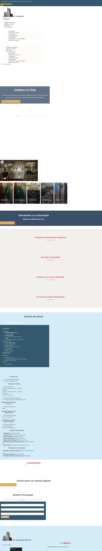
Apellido (3, 507)
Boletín (7, 25)
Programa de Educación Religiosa (50, 237)
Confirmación (13, 35)
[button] (22, 42)
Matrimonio (12, 37)
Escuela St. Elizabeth (50, 257)
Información (51, 279)
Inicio (6, 21)
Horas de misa (9, 24)
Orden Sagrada (14, 40)
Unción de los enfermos (17, 38)
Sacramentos (8, 27)
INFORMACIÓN (51, 240)
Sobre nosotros (9, 22)
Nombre (3, 503)
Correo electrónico (5, 512)
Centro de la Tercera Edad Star (50, 277)
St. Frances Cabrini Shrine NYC (50, 297)
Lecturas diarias (33, 463)
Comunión (12, 34)
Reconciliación (14, 32)
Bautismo (12, 31)
